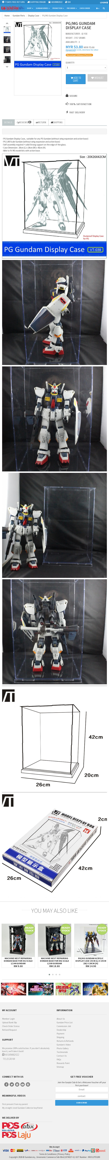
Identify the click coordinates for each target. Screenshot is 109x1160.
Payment (60, 1033)
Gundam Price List (65, 1022)
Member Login (8, 1018)
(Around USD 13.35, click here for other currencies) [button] (82, 50)
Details (8, 122)
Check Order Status (11, 1026)
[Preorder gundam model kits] (95, 989)
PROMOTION (58, 8)
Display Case (33, 15)
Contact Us (62, 1055)
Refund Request (9, 1030)
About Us (61, 1018)
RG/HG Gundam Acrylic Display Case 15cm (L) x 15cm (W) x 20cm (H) (91, 961)
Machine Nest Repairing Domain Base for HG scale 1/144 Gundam (18, 961)
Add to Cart (77, 79)
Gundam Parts (19, 15)
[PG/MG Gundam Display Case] (37, 45)
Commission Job (64, 1026)
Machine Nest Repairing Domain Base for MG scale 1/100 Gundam (54, 961)
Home (7, 15)
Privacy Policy (64, 1154)
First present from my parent (15, 1104)
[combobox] (86, 67)
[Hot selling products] (41, 989)
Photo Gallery (63, 1048)
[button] (74, 46)
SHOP (29, 8)
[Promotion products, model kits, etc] (68, 989)
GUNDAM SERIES (42, 8)
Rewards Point (63, 1063)
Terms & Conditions (47, 1154)
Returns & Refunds (65, 1041)
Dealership (61, 1030)
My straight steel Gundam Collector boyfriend (22, 1107)
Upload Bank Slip (9, 1022)
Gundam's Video (64, 1044)
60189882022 (12, 1054)
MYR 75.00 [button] (89, 47)
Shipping (60, 1037)
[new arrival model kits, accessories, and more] (13, 989)
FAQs (59, 1059)
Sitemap (60, 1067)
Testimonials (62, 1052)
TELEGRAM (8, 1059)
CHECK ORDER (85, 8)
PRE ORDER (71, 8)
